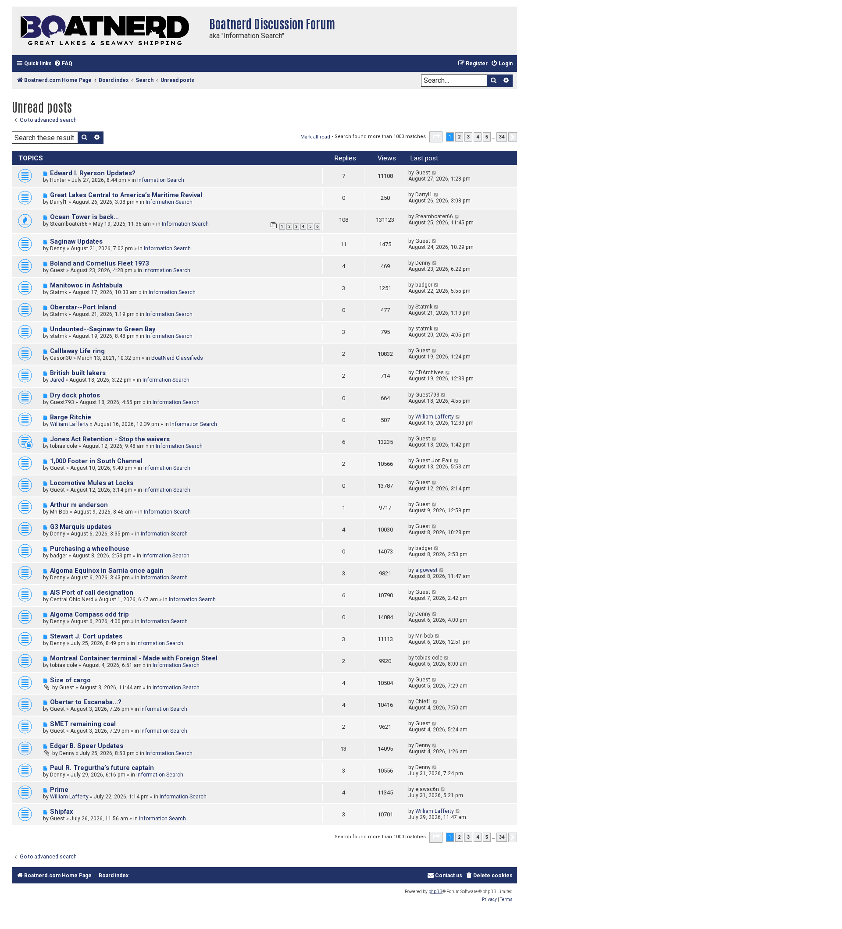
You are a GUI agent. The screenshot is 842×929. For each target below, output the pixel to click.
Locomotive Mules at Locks (91, 483)
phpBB (435, 891)
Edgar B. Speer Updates (86, 746)
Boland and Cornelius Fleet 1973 (99, 263)
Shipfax (61, 812)
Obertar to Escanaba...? (85, 702)
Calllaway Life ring (77, 351)
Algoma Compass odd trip (89, 614)
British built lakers (78, 373)
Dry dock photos (75, 395)
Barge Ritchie (70, 417)
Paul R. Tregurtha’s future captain (102, 768)
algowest (426, 570)
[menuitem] (63, 64)
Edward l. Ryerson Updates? (93, 173)
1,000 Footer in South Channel (96, 461)
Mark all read (315, 137)
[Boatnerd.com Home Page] (108, 31)
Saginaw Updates (76, 241)
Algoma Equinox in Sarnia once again (107, 570)
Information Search (160, 180)
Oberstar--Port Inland (83, 307)
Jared (57, 380)
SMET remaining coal (83, 724)
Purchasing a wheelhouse (89, 549)
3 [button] (468, 137)
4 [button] (477, 137)
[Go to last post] (434, 173)
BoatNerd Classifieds (177, 358)
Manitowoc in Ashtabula (86, 285)
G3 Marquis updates (80, 527)
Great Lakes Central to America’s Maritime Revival (126, 195)
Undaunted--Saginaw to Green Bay (102, 329)
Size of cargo (70, 680)
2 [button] (459, 137)
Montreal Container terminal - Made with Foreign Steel (134, 658)
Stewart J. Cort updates (86, 636)
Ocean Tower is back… (84, 217)
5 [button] (486, 137)
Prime (59, 790)
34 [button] (501, 137)
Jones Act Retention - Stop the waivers (110, 439)
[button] (435, 136)
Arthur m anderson (79, 505)
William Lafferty (69, 424)
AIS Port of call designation (91, 592)
